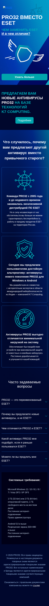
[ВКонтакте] (21, 591)
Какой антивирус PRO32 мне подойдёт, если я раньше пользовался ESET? (19, 442)
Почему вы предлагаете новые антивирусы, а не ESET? (20, 416)
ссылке (36, 585)
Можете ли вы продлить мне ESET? (19, 458)
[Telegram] (34, 591)
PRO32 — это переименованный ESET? (21, 401)
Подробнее (24, 120)
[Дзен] (15, 591)
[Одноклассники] (28, 591)
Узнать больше (24, 77)
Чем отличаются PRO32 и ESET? (22, 428)
